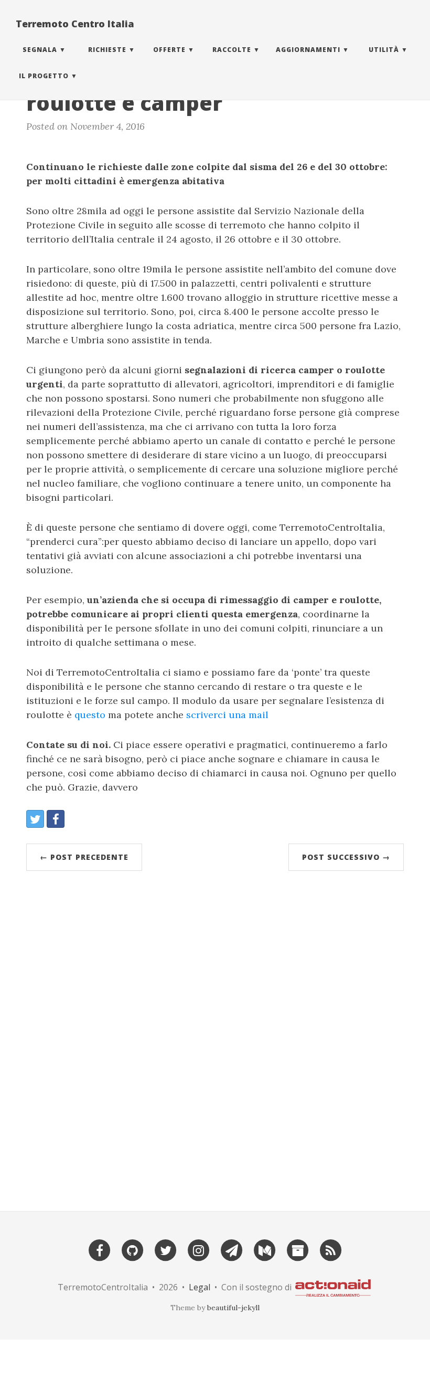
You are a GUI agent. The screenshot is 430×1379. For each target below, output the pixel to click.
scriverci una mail (227, 715)
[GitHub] (132, 1249)
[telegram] (231, 1249)
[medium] (264, 1249)
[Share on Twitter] (35, 819)
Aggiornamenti (308, 49)
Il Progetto (44, 75)
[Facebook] (99, 1249)
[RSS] (330, 1249)
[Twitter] (165, 1249)
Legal (199, 1287)
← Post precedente (84, 857)
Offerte (169, 49)
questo (89, 715)
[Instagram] (198, 1249)
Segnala (40, 49)
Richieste (107, 49)
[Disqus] (215, 1036)
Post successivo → (346, 857)
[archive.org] (297, 1249)
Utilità (384, 49)
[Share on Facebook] (55, 819)
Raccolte (231, 49)
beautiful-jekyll (233, 1307)
